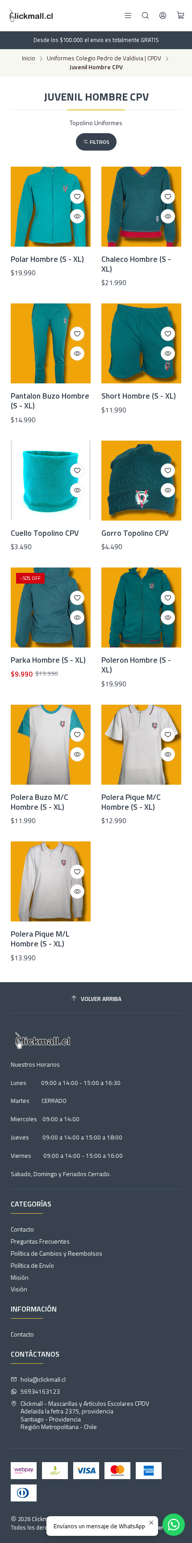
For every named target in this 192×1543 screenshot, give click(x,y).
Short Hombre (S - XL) (138, 396)
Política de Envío (32, 1265)
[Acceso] (163, 15)
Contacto (22, 1229)
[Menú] (128, 15)
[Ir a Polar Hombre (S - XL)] (51, 207)
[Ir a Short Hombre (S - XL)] (141, 343)
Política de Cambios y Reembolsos (56, 1253)
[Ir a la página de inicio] (30, 16)
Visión (19, 1289)
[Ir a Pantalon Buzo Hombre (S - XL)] (51, 343)
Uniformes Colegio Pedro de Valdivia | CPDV (104, 58)
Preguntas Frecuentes (40, 1241)
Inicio (28, 58)
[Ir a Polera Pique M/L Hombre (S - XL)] (51, 881)
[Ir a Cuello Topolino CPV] (51, 481)
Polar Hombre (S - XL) (47, 259)
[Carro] (181, 15)
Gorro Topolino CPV (134, 533)
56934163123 (40, 1391)
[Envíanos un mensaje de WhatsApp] (174, 1525)
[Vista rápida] (77, 216)
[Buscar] (145, 15)
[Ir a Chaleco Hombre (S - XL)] (141, 207)
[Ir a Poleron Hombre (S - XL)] (141, 607)
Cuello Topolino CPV (45, 533)
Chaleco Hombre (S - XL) (136, 264)
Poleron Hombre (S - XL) (136, 665)
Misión (20, 1277)
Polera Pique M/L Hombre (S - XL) (40, 939)
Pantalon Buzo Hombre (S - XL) (50, 401)
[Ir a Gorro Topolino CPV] (141, 481)
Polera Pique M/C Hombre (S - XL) (131, 802)
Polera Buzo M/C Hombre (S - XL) (39, 802)
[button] (96, 142)
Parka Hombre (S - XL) (48, 660)
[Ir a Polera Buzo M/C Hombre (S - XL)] (51, 745)
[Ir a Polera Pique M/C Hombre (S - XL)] (141, 745)
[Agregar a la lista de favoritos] (77, 196)
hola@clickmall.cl (43, 1379)
